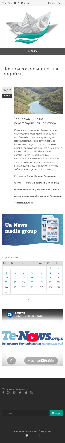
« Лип (31, 299)
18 (15, 282)
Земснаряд (29, 189)
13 (32, 277)
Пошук (56, 413)
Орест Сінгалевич (48, 189)
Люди (30, 176)
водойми (39, 182)
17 (6, 282)
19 (23, 282)
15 (50, 277)
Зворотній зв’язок (25, 431)
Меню (51, 3)
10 (6, 277)
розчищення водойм (26, 196)
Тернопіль (50, 176)
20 (32, 282)
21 (42, 282)
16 (58, 277)
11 (15, 277)
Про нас (46, 431)
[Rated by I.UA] (32, 436)
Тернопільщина (23, 202)
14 (41, 277)
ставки (44, 196)
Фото (18, 182)
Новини (38, 176)
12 (24, 277)
